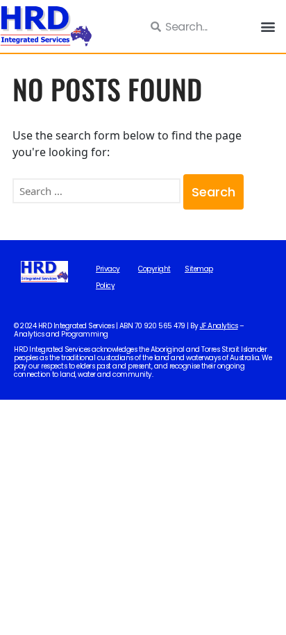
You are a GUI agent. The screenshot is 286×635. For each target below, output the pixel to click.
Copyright (154, 269)
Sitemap (199, 269)
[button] (267, 26)
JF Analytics (219, 326)
